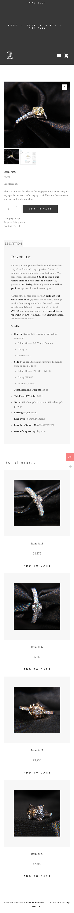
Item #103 (37, 3)
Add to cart (40, 209)
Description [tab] (13, 243)
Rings (51, 25)
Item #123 (37, 750)
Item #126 (37, 854)
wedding (14, 222)
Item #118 (37, 543)
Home (13, 25)
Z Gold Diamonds (34, 902)
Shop (31, 25)
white (23, 222)
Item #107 (37, 647)
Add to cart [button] (37, 566)
